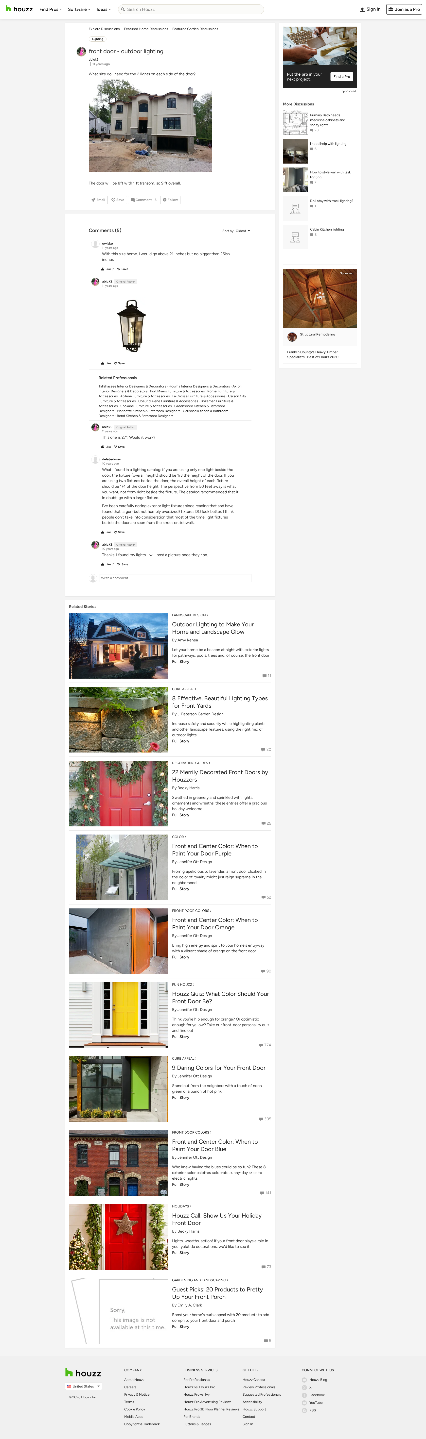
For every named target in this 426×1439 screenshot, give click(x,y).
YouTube (316, 1403)
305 (267, 1119)
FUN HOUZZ (182, 985)
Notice (144, 1394)
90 (268, 971)
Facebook (317, 1395)
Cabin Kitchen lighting (327, 229)
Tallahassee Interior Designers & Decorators (132, 386)
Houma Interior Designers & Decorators (199, 386)
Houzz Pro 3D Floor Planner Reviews (211, 1409)
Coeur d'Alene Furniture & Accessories (168, 401)
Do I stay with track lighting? (331, 201)
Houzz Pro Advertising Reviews (207, 1402)
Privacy (129, 1394)
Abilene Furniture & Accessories (145, 396)
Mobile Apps (133, 1417)
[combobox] (191, 9)
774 (267, 1045)
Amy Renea (188, 640)
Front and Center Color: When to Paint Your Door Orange (215, 923)
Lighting (97, 39)
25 (269, 823)
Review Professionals (259, 1387)
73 (269, 1266)
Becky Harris (188, 788)
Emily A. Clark (190, 1305)
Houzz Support (254, 1409)
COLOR (178, 837)
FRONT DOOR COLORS (190, 911)
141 (268, 1192)
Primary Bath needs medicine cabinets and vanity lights (327, 120)
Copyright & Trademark (142, 1424)
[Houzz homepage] (19, 8)
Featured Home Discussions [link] (146, 29)
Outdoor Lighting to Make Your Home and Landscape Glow (213, 628)
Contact (249, 1417)
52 (269, 897)
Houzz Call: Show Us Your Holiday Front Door (217, 1219)
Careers (130, 1387)
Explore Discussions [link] (104, 29)
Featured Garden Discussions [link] (195, 29)
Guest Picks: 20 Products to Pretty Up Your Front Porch (217, 1293)
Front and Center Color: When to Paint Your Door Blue (215, 1145)
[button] (235, 230)
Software (77, 9)
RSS (312, 1410)
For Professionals (196, 1380)
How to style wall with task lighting (330, 174)
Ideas (102, 9)
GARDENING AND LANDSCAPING (199, 1280)
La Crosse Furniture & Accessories (199, 396)
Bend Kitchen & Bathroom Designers (145, 416)
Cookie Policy (134, 1409)
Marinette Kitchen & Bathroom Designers (148, 411)
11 (269, 675)
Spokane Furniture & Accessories (146, 406)
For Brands (191, 1417)
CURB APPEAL (183, 689)
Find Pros (48, 9)
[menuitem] (50, 9)
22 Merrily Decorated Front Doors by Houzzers (220, 776)
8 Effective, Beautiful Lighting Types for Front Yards (220, 702)
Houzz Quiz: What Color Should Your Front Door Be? (220, 997)
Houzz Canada (254, 1380)
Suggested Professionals (262, 1394)
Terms (129, 1402)
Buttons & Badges (197, 1424)
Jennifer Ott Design (195, 861)
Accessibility (252, 1402)
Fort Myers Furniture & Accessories (177, 391)
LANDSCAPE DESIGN (189, 615)
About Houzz (134, 1380)
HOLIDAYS (180, 1206)
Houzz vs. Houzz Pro (199, 1387)
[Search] (123, 9)
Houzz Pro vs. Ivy (196, 1394)
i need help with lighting (328, 144)
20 (268, 749)
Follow (173, 200)
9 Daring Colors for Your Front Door (219, 1067)
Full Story (180, 661)
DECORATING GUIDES (190, 763)
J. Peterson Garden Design (201, 714)
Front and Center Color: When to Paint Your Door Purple (215, 849)
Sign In (248, 1424)
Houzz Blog (318, 1380)
